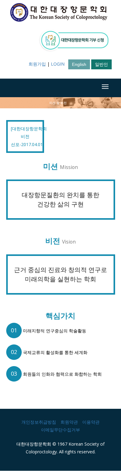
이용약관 (91, 422)
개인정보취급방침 (38, 422)
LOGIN (58, 64)
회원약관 (69, 422)
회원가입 (37, 64)
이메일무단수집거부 (60, 430)
